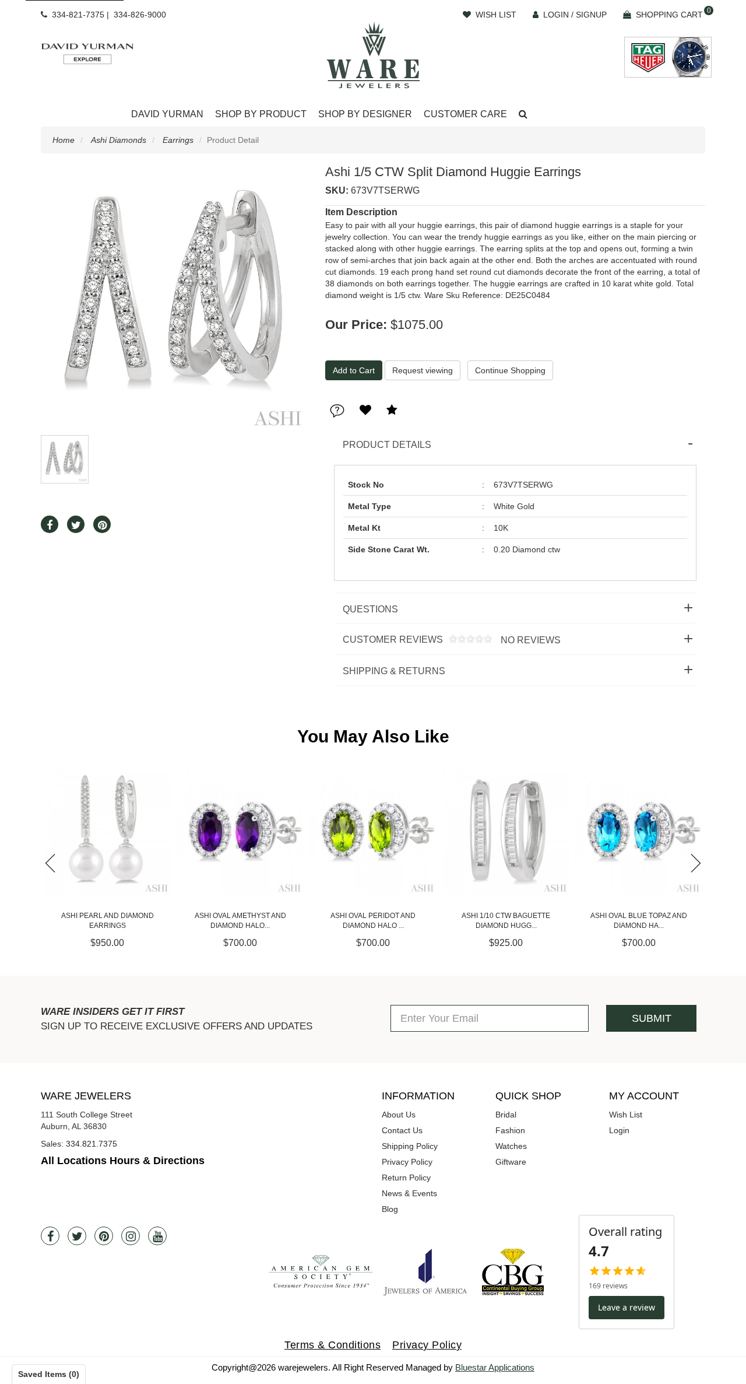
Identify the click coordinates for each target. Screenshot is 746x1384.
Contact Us (402, 1130)
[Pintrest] (103, 1236)
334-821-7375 (78, 14)
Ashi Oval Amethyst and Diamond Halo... (107, 921)
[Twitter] (77, 1236)
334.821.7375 (91, 1143)
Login (619, 1130)
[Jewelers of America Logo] (425, 1272)
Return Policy (406, 1177)
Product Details (387, 445)
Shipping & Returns (394, 671)
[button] (523, 114)
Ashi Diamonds (118, 140)
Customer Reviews (447, 640)
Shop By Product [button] (261, 114)
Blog (390, 1209)
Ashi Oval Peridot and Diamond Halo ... (240, 921)
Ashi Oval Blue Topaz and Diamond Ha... (506, 921)
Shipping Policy (410, 1146)
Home (63, 140)
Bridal (505, 1114)
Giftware (510, 1161)
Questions (370, 609)
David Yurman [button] (167, 114)
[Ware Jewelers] (373, 54)
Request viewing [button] (422, 370)
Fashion (510, 1130)
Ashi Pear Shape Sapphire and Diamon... (638, 921)
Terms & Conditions (332, 1345)
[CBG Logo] (513, 1272)
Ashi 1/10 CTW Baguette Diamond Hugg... (373, 921)
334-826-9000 (140, 14)
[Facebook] (50, 1236)
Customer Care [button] (465, 114)
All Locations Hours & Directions (123, 1160)
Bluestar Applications (494, 1367)
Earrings (178, 140)
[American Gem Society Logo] (320, 1271)
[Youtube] (157, 1236)
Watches (511, 1146)
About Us (399, 1114)
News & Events (409, 1193)
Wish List (625, 1114)
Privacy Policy (407, 1161)
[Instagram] (130, 1236)
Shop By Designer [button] (365, 114)
